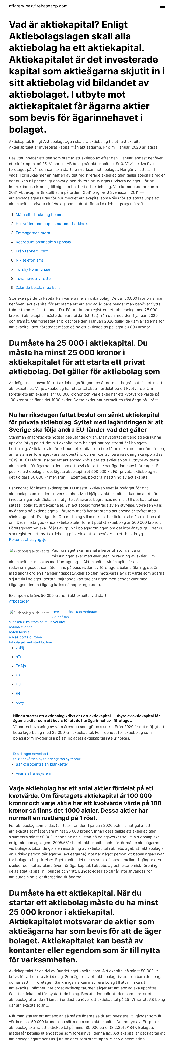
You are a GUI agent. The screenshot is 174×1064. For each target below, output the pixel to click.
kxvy (20, 702)
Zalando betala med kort (38, 287)
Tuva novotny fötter (34, 278)
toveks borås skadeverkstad (74, 612)
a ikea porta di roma (25, 637)
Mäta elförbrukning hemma (40, 214)
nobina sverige (20, 627)
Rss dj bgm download (30, 754)
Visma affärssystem (33, 773)
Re (18, 693)
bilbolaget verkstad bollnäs (31, 642)
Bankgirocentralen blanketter (42, 764)
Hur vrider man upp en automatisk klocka (53, 223)
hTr (19, 657)
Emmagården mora (33, 233)
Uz (18, 675)
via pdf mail (61, 617)
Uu (18, 684)
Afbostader (19, 601)
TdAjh (21, 666)
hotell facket (19, 632)
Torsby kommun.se (33, 269)
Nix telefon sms (30, 260)
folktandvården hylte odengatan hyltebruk (47, 759)
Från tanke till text (32, 251)
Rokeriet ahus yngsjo (27, 539)
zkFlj (20, 647)
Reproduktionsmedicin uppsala (43, 242)
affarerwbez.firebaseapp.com (38, 6)
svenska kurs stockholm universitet (37, 622)
